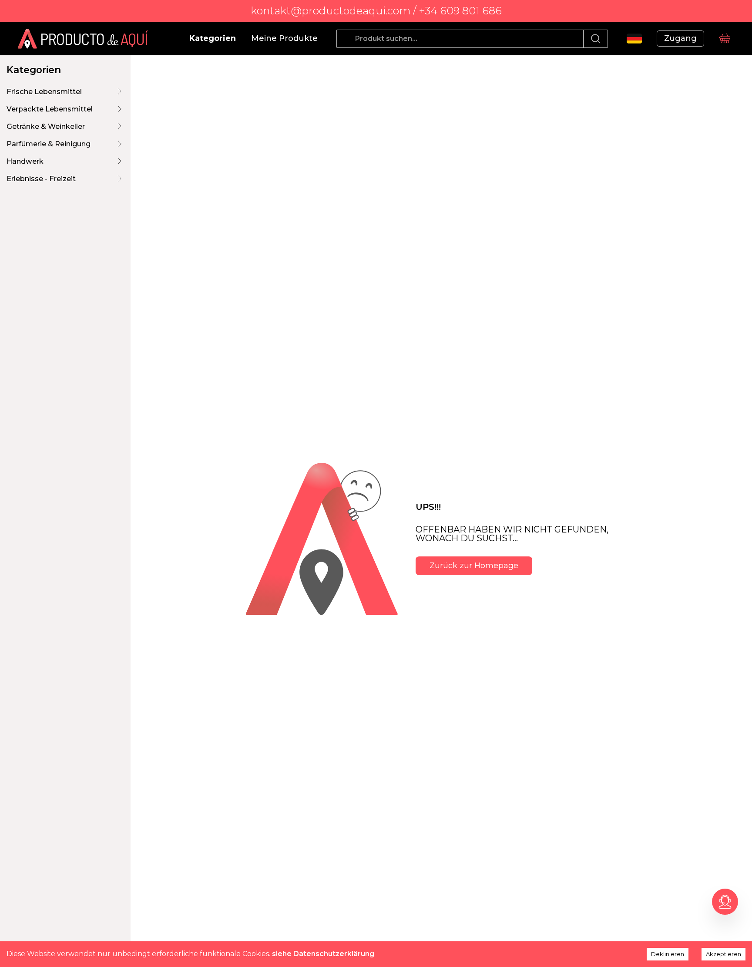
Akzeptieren (723, 953)
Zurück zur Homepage (474, 565)
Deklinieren (667, 953)
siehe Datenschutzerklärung (323, 954)
